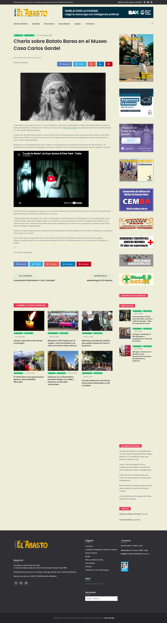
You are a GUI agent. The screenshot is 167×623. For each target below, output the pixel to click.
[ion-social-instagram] (21, 583)
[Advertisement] (136, 403)
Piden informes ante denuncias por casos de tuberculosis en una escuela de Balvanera (135, 478)
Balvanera (53, 333)
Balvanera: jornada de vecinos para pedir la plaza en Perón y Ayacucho (96, 343)
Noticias (36, 23)
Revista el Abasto (21, 62)
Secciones (49, 23)
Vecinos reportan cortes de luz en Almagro (28, 341)
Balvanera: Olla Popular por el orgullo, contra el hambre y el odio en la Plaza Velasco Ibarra (62, 343)
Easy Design (109, 618)
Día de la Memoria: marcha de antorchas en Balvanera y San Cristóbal (96, 383)
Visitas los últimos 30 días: (130, 514)
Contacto (90, 23)
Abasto (18, 35)
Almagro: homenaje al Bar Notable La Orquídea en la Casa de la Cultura (142, 337)
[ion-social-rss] (151, 2)
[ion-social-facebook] (144, 2)
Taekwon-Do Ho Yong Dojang (96, 570)
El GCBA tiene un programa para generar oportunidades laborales (29, 379)
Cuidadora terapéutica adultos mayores (101, 549)
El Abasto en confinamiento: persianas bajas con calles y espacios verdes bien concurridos (61, 381)
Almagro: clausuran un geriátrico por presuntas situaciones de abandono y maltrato (141, 356)
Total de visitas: (126, 520)
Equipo (78, 23)
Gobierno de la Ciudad (94, 584)
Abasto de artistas (70, 128)
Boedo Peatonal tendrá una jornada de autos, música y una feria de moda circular (135, 488)
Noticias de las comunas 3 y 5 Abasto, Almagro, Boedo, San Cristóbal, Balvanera (43, 2)
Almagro (18, 333)
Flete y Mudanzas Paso (94, 560)
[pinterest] (109, 64)
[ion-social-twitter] (148, 2)
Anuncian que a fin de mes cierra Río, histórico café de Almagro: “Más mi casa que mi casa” (142, 320)
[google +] (91, 64)
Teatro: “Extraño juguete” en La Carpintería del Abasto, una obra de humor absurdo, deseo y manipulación (135, 467)
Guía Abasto (64, 23)
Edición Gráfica (21, 23)
